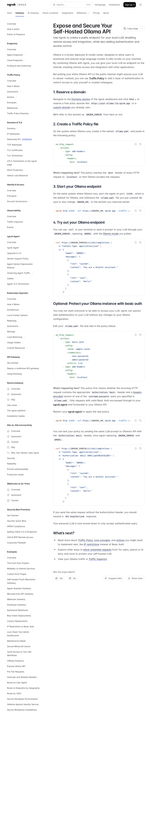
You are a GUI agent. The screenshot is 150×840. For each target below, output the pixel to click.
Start (9, 13)
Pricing (96, 13)
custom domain (61, 107)
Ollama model (111, 233)
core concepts (102, 540)
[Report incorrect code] (136, 144)
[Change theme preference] (140, 4)
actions (120, 540)
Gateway (19, 13)
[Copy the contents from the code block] (140, 144)
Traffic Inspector (98, 559)
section (80, 99)
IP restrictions (91, 544)
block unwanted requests (97, 549)
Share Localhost (50, 13)
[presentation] (99, 211)
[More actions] (142, 28)
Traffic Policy (85, 540)
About (106, 13)
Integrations (67, 13)
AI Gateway (33, 13)
